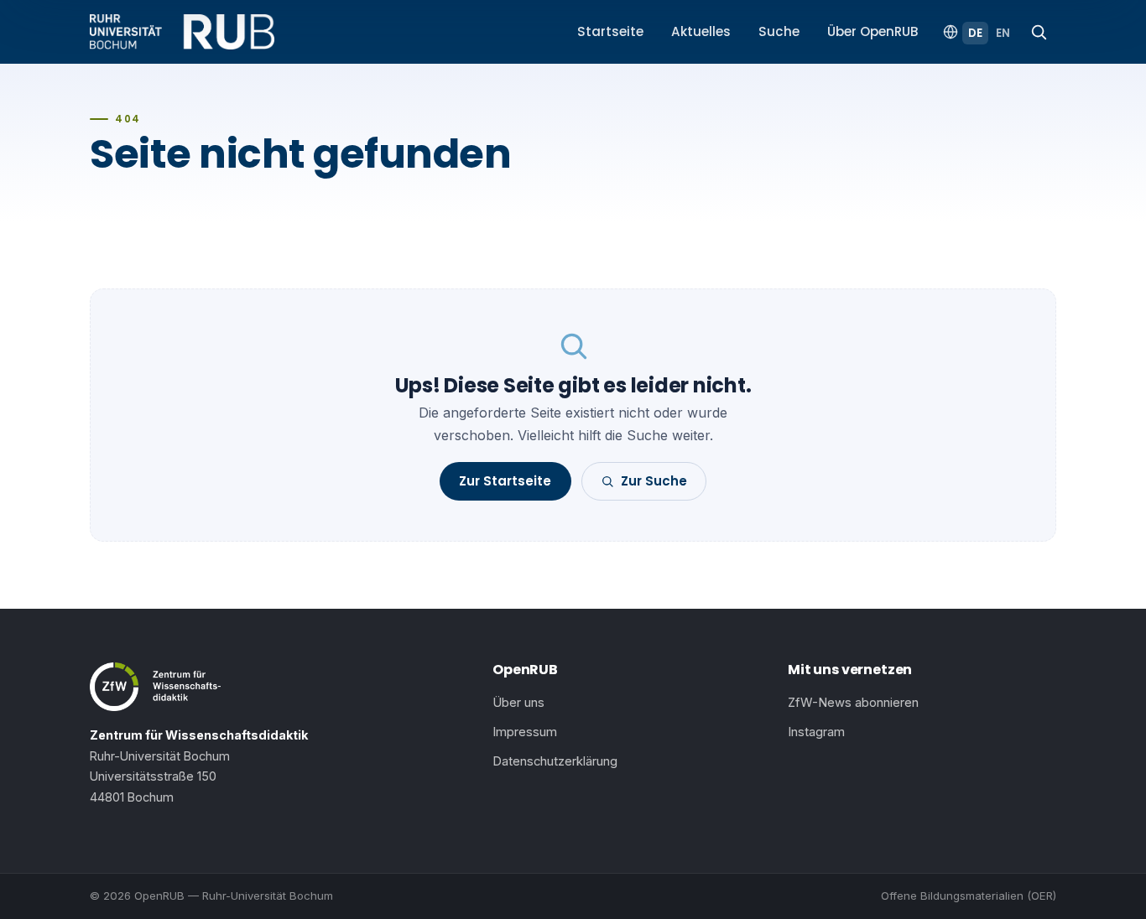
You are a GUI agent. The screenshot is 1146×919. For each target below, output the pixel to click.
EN (1003, 33)
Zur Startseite (505, 481)
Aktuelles (701, 31)
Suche (779, 31)
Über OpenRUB (873, 31)
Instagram (816, 732)
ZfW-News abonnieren (853, 702)
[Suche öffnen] (1038, 31)
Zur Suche (654, 481)
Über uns (518, 702)
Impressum (524, 732)
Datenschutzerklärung (554, 761)
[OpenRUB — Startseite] (182, 31)
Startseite (610, 31)
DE (975, 33)
